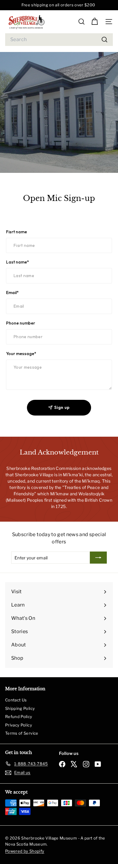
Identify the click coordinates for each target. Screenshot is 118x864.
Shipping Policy (20, 708)
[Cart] (94, 22)
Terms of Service (21, 733)
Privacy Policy (18, 725)
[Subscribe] (98, 558)
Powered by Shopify (24, 851)
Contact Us (16, 699)
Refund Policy (18, 716)
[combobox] (59, 39)
